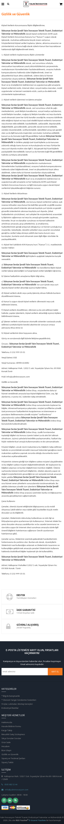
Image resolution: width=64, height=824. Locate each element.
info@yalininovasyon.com (16, 789)
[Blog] (15, 800)
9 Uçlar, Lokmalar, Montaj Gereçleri (17, 704)
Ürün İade (6, 742)
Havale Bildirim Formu (11, 726)
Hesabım (5, 746)
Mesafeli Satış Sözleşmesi (13, 734)
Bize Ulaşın (6, 750)
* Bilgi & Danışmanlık (10, 696)
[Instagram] (4, 800)
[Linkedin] (9, 800)
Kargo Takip (6, 730)
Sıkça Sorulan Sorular (11, 738)
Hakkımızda (6, 722)
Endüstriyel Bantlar (10, 708)
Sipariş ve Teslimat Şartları (13, 758)
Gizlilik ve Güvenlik (9, 754)
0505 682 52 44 (10, 784)
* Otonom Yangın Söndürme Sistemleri (18, 700)
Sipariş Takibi (7, 762)
